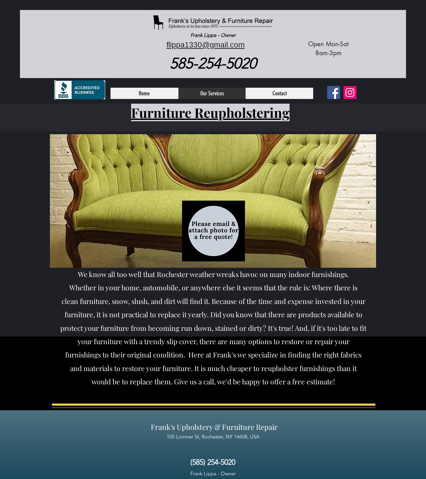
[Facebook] (333, 92)
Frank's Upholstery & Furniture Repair (214, 427)
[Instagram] (349, 92)
